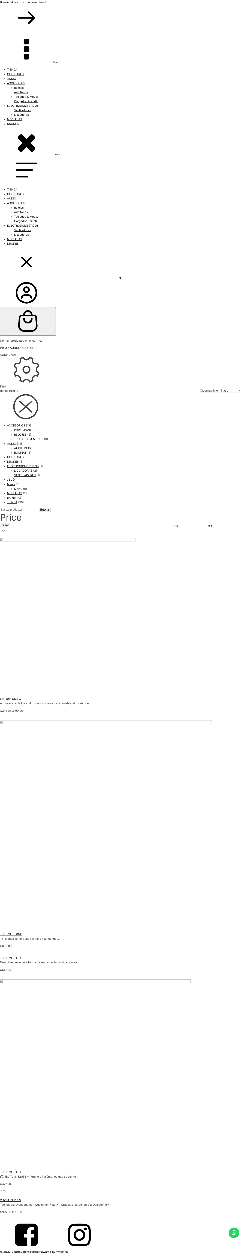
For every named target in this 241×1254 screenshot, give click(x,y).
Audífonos (21, 92)
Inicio (3, 348)
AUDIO (11, 78)
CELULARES (15, 74)
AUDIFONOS (22, 448)
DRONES (13, 124)
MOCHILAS (14, 119)
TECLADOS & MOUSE (28, 439)
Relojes (19, 87)
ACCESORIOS (16, 83)
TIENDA (12, 69)
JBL (9, 479)
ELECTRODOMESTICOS (23, 105)
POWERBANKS (24, 430)
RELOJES (20, 434)
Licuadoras (21, 114)
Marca (11, 484)
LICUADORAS (23, 470)
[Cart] (28, 321)
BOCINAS (20, 452)
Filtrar (5, 525)
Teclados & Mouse (26, 96)
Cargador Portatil (26, 101)
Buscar (44, 509)
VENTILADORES (25, 475)
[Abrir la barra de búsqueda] (120, 278)
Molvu (18, 488)
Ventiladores (22, 110)
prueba (11, 497)
